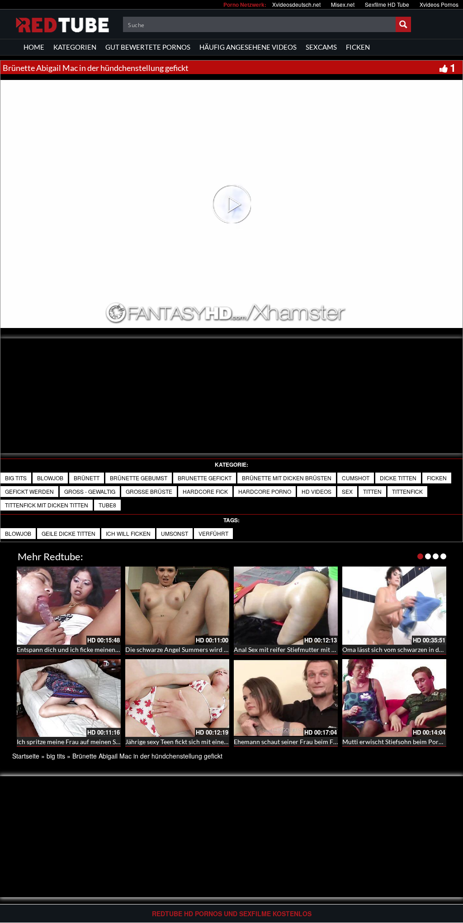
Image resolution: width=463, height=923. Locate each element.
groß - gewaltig (89, 491)
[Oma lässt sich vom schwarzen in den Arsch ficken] (394, 606)
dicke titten (398, 478)
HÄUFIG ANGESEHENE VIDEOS (248, 47)
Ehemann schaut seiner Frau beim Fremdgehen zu (303, 741)
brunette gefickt (205, 478)
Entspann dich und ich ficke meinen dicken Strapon (88, 649)
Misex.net (342, 4)
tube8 (107, 505)
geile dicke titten (68, 533)
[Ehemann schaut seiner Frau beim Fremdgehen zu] (286, 698)
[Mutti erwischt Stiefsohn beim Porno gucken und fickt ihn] (394, 698)
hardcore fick (205, 491)
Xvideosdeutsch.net (296, 4)
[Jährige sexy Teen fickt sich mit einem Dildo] (177, 698)
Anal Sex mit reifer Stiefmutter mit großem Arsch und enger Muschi (328, 649)
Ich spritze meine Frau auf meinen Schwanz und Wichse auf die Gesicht (115, 741)
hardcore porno (264, 491)
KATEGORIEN (74, 47)
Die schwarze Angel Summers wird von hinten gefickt (199, 649)
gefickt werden (29, 491)
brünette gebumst (138, 478)
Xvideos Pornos (439, 4)
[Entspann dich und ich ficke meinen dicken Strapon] (69, 606)
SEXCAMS (321, 47)
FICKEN (358, 47)
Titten (372, 491)
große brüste (149, 491)
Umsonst (174, 533)
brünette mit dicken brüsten (286, 478)
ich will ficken (128, 533)
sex (347, 491)
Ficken (437, 478)
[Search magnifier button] (403, 24)
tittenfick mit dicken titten (46, 505)
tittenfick (407, 491)
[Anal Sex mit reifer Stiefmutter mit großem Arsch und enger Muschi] (286, 606)
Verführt (213, 533)
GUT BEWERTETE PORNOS (147, 47)
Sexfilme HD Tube (387, 4)
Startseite (25, 755)
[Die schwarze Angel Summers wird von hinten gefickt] (177, 606)
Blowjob (50, 478)
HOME (34, 47)
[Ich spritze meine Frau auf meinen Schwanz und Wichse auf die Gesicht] (69, 698)
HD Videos (316, 491)
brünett (86, 478)
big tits (16, 478)
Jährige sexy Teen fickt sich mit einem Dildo (185, 741)
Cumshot (355, 478)
